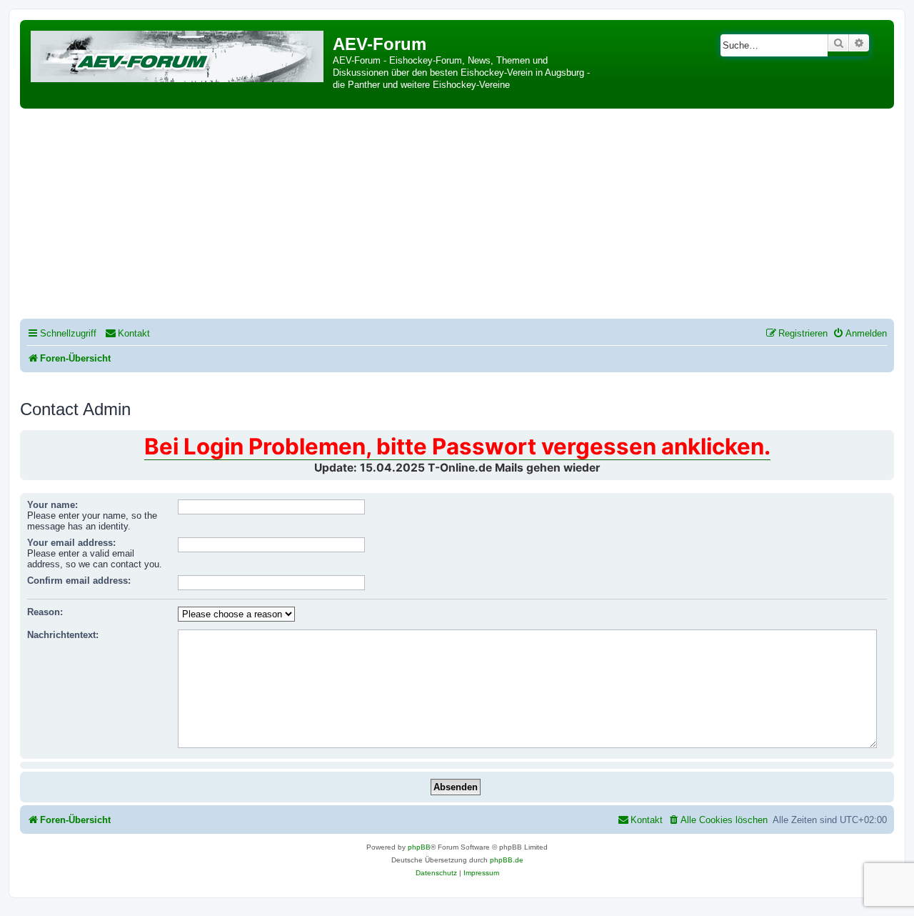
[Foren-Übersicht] (178, 54)
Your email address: (71, 542)
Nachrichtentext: (63, 634)
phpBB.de (506, 860)
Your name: (52, 504)
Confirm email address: (79, 580)
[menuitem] (127, 333)
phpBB (419, 847)
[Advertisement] (457, 216)
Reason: (45, 612)
